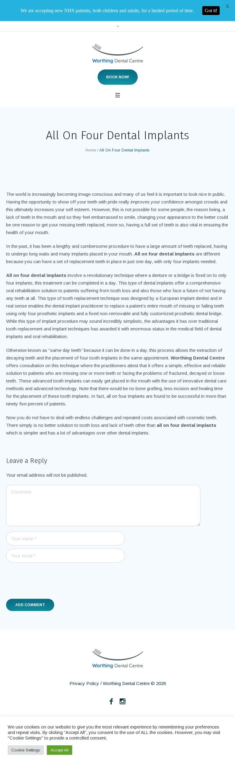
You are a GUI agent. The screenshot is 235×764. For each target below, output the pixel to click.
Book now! (117, 77)
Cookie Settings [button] (25, 750)
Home (90, 150)
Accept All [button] (59, 750)
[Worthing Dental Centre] (117, 53)
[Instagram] (123, 701)
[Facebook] (111, 701)
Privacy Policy (84, 683)
